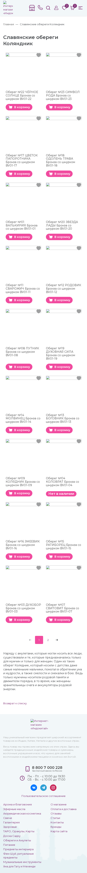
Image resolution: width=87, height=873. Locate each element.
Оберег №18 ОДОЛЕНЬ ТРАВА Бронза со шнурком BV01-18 (60, 160)
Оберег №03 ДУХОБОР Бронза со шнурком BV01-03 (23, 608)
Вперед (57, 640)
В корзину (22, 107)
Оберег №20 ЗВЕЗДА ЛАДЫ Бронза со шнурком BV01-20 (62, 225)
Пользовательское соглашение (43, 796)
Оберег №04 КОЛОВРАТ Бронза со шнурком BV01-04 (62, 482)
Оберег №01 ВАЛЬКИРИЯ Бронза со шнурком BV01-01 (21, 225)
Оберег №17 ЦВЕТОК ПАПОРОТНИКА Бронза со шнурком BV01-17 (22, 160)
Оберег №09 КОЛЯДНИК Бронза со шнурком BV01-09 (23, 482)
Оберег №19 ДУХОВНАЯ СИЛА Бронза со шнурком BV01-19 (60, 353)
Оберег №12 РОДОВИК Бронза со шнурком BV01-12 (63, 289)
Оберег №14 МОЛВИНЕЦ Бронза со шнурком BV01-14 (23, 418)
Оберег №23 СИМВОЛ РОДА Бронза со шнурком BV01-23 (63, 95)
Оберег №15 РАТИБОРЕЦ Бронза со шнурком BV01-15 (63, 545)
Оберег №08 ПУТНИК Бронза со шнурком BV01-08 (22, 352)
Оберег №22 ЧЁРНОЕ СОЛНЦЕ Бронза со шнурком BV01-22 (22, 95)
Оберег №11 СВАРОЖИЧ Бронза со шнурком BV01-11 (23, 289)
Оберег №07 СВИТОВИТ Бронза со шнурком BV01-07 (62, 608)
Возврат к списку (15, 703)
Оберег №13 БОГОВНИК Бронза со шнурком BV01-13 (62, 418)
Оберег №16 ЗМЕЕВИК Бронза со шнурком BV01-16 (23, 545)
